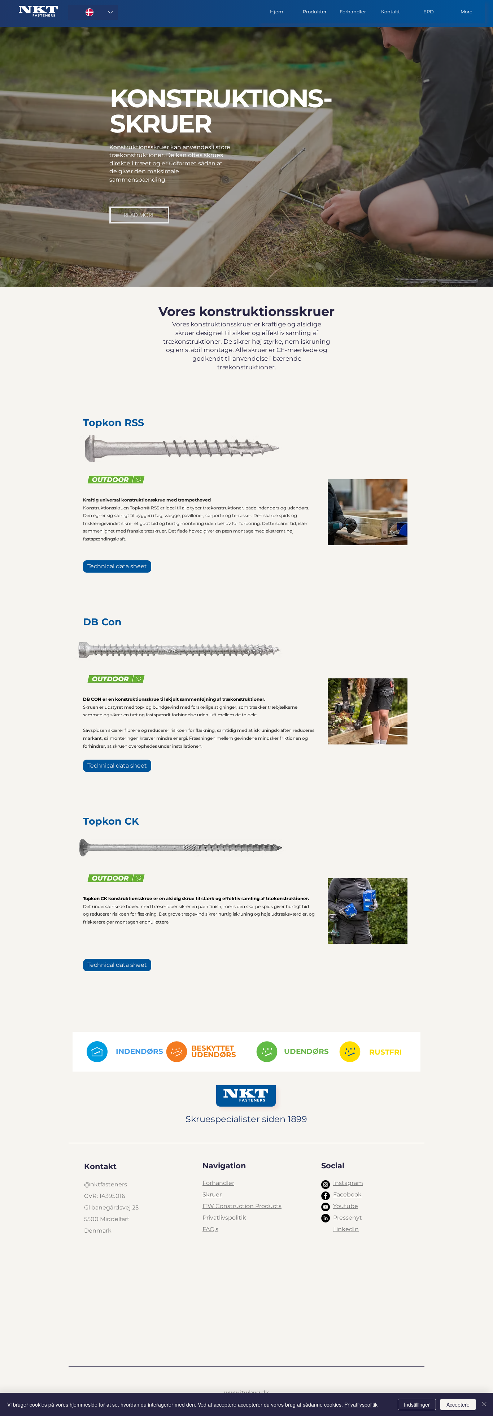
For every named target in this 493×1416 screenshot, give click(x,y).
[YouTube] (325, 1207)
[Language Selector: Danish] (93, 12)
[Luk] (484, 1404)
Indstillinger (417, 1404)
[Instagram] (325, 1184)
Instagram (348, 1183)
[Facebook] (325, 1195)
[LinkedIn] (325, 1218)
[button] (314, 11)
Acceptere (458, 1404)
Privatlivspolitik (361, 1404)
